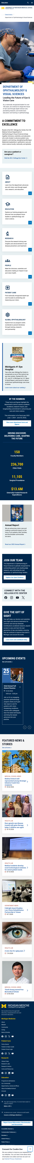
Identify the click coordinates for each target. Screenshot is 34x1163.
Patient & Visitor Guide (7, 1047)
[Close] (30, 1149)
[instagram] (11, 597)
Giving (3, 1029)
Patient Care (6, 1041)
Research (4, 1058)
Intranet (3, 1091)
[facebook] (5, 597)
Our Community (5, 1083)
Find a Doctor (5, 1044)
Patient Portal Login (7, 1049)
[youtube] (17, 597)
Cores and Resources (7, 1069)
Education (5, 1077)
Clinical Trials (5, 1061)
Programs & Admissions (8, 1081)
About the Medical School (8, 1088)
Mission (3, 1024)
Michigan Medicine (8, 1019)
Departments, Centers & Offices (10, 1086)
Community (4, 1027)
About (3, 1022)
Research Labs (5, 1064)
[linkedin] (9, 1073)
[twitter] (9, 1036)
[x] (23, 597)
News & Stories (5, 1032)
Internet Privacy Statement (13, 1159)
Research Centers (6, 1066)
